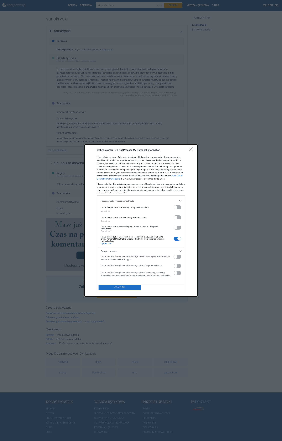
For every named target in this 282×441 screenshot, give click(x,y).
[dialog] (141, 220)
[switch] (177, 207)
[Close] (192, 150)
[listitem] (141, 200)
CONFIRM (119, 287)
